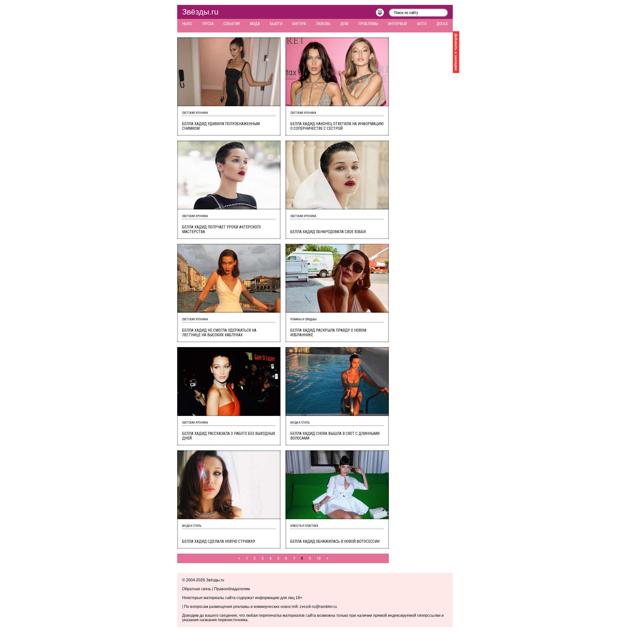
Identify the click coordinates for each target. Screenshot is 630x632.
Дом (344, 23)
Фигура (299, 23)
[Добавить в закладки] (456, 52)
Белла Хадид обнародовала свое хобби (328, 231)
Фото (421, 23)
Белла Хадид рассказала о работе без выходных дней (228, 436)
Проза (208, 23)
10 (319, 558)
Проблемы (368, 23)
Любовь (323, 23)
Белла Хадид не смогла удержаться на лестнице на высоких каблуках (219, 332)
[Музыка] (382, 13)
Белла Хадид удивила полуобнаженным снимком (221, 126)
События (231, 23)
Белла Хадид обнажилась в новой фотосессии (334, 541)
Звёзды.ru (200, 11)
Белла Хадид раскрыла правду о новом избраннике (328, 332)
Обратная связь (196, 589)
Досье (442, 23)
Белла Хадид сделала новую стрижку (218, 541)
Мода (255, 23)
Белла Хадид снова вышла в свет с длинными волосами (334, 436)
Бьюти (276, 23)
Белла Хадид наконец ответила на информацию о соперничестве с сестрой (337, 126)
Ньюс (187, 23)
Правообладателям (232, 589)
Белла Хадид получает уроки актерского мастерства (221, 229)
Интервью (397, 23)
